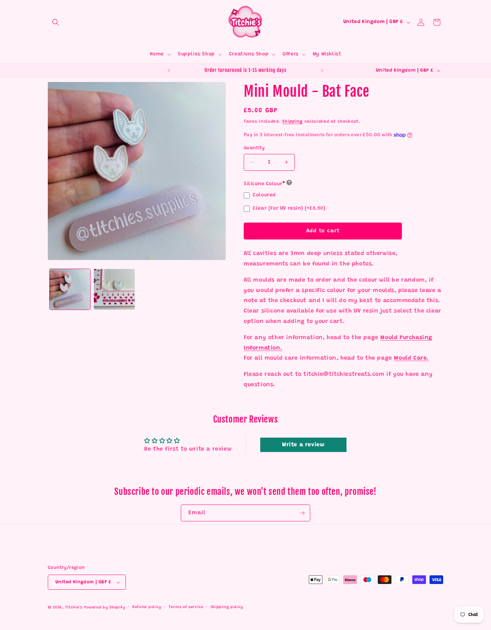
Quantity (254, 148)
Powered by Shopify (104, 608)
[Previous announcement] (169, 70)
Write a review (303, 445)
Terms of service (186, 607)
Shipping (292, 121)
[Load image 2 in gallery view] (114, 289)
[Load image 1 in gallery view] (70, 289)
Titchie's (73, 608)
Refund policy (146, 607)
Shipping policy (227, 607)
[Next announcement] (322, 70)
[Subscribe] (302, 513)
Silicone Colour (264, 184)
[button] (56, 22)
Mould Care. (411, 358)
